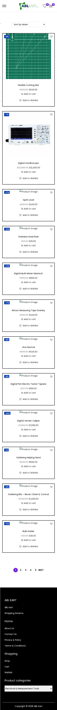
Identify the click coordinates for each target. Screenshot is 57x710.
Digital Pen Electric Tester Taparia (28, 383)
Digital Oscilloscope (28, 163)
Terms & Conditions (15, 645)
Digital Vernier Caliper (28, 420)
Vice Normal (28, 347)
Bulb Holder (28, 531)
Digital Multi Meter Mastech (28, 273)
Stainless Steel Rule (28, 236)
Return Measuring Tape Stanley (28, 310)
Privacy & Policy (13, 639)
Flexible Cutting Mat (28, 85)
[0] (45, 6)
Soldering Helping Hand (28, 457)
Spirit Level (28, 199)
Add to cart (30, 93)
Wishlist (8, 672)
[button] (51, 36)
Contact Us (11, 634)
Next (41, 570)
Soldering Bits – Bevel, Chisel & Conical (28, 494)
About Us (9, 628)
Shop (7, 660)
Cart (7, 666)
